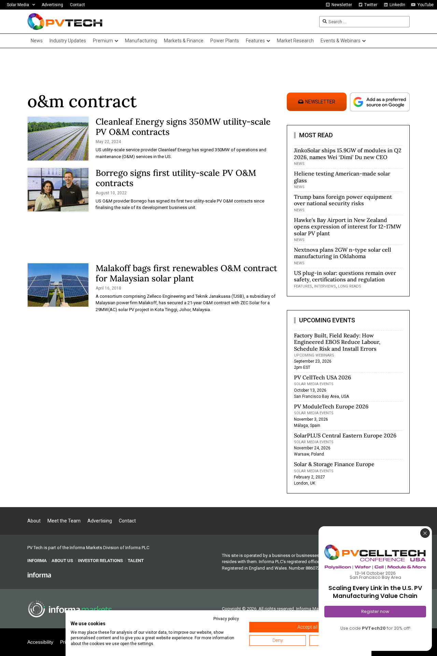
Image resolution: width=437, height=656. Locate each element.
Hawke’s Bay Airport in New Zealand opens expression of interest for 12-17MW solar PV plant (347, 226)
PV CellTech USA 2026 (322, 377)
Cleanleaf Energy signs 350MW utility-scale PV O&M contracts (183, 126)
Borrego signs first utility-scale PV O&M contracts (176, 178)
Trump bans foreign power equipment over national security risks (343, 200)
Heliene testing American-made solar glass (342, 176)
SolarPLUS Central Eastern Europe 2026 (345, 435)
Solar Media (18, 4)
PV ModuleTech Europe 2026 (331, 406)
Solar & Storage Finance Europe (334, 464)
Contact (77, 4)
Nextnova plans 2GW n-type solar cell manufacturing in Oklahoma (342, 253)
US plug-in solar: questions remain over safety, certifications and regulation (345, 276)
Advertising (52, 4)
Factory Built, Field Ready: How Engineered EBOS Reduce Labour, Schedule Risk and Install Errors (337, 342)
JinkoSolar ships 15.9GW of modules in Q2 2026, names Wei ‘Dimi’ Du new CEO (347, 153)
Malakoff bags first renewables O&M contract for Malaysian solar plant (186, 273)
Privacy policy (226, 618)
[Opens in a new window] (39, 575)
